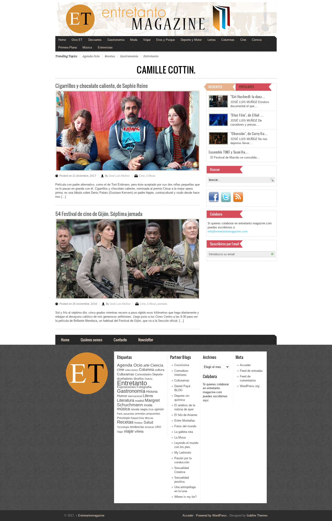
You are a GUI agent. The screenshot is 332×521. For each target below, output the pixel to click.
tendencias (137, 427)
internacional (135, 396)
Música (87, 47)
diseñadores (125, 378)
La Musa (180, 437)
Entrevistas (105, 47)
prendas (140, 413)
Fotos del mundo (185, 426)
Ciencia (257, 39)
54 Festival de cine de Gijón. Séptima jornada (98, 213)
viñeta (139, 431)
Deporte (157, 374)
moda (148, 405)
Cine (243, 39)
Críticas (150, 175)
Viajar (147, 39)
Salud (148, 422)
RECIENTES (215, 86)
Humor (122, 396)
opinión (159, 409)
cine (120, 369)
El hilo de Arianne (185, 415)
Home (62, 39)
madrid (139, 400)
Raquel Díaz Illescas (142, 418)
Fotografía (144, 387)
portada (162, 303)
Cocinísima (181, 365)
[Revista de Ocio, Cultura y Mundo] (166, 19)
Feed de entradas (251, 370)
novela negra (139, 409)
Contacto (120, 339)
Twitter (225, 197)
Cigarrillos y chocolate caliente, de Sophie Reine (101, 85)
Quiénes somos (91, 339)
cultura (159, 370)
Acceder (245, 365)
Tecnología (123, 427)
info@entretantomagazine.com (228, 231)
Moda (133, 39)
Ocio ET (77, 39)
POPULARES (246, 86)
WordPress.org (249, 386)
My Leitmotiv (182, 452)
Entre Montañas (184, 420)
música (123, 409)
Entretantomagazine (90, 515)
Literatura (125, 400)
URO (158, 427)
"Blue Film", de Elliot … (247, 114)
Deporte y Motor (191, 39)
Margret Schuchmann (138, 402)
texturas (149, 427)
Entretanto (150, 56)
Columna (146, 369)
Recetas (110, 56)
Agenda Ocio (91, 56)
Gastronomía (116, 39)
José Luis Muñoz (119, 175)
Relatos (138, 422)
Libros (148, 395)
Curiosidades (143, 374)
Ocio (151, 409)
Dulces (148, 378)
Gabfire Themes (257, 515)
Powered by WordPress (211, 515)
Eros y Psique (165, 39)
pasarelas (129, 413)
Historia (151, 391)
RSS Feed (238, 197)
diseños (139, 378)
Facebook (213, 197)
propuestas (153, 413)
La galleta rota (183, 432)
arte (146, 365)
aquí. (206, 400)
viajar (129, 431)
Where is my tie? (185, 496)
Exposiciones (126, 387)
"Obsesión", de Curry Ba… (249, 133)
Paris (120, 413)
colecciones (131, 370)
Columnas (227, 39)
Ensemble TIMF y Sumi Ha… (228, 151)
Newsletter (145, 339)
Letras (212, 39)
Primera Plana (67, 47)
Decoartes (95, 39)
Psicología (123, 418)
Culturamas (125, 374)
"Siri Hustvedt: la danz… (247, 96)
